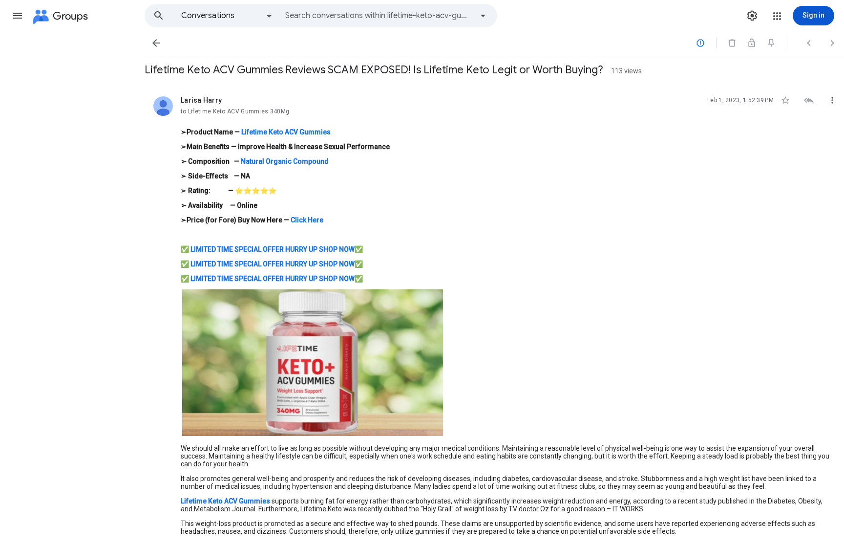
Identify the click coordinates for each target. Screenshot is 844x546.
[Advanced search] (483, 15)
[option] (227, 15)
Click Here (307, 220)
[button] (17, 15)
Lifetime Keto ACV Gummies (286, 132)
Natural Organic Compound (285, 161)
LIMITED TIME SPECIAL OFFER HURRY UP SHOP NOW (272, 249)
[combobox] (379, 15)
